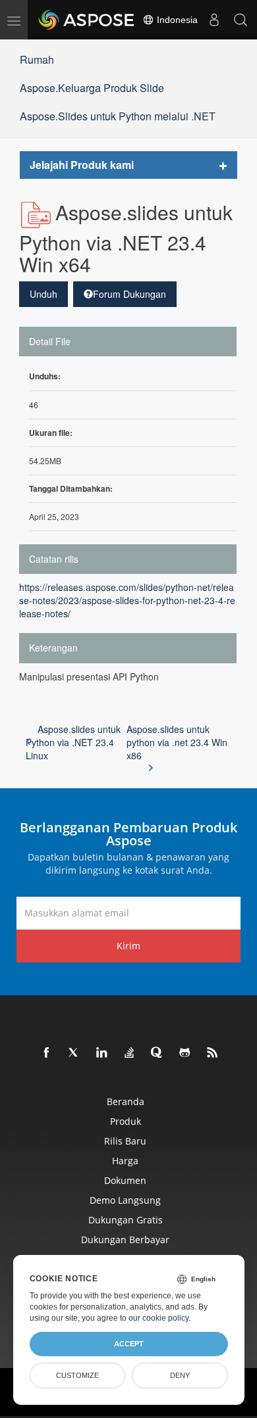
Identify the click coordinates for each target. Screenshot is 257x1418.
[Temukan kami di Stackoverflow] (129, 1053)
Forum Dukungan (129, 293)
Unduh (43, 293)
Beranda (125, 1101)
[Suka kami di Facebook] (46, 1053)
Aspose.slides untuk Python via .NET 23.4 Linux (73, 742)
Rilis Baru (125, 1141)
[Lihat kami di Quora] (157, 1053)
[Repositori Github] (185, 1053)
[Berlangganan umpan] (212, 1053)
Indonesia (176, 19)
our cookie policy (158, 1318)
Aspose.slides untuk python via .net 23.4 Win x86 (177, 742)
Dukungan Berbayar (125, 1239)
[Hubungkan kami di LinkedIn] (102, 1053)
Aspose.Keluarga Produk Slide (92, 87)
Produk (125, 1121)
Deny (180, 1375)
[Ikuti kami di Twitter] (74, 1053)
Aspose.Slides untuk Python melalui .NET (117, 116)
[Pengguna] (214, 19)
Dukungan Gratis (125, 1220)
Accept (129, 1344)
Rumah (37, 59)
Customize (77, 1375)
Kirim (128, 945)
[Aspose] (87, 19)
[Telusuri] (240, 19)
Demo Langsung (125, 1200)
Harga (125, 1160)
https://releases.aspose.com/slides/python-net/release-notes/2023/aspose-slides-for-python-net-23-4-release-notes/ (127, 600)
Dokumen (125, 1180)
